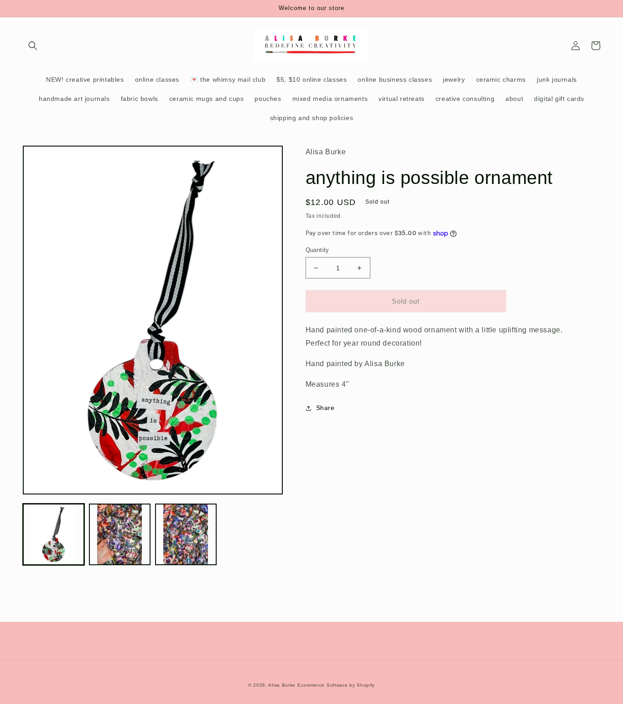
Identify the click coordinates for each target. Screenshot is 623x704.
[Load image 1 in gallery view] (53, 534)
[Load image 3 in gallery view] (186, 534)
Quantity (317, 250)
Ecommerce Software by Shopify (336, 685)
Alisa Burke (282, 685)
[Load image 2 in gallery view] (120, 534)
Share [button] (325, 407)
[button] (33, 46)
